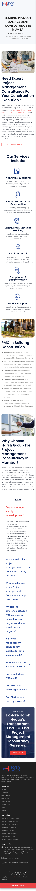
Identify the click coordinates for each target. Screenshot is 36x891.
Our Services (6, 795)
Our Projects (6, 798)
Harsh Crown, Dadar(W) (10, 821)
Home (4, 789)
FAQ (3, 807)
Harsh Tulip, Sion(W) (9, 827)
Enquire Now (18, 885)
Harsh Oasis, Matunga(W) (10, 818)
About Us (5, 792)
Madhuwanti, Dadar (8, 836)
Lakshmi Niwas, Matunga (10, 839)
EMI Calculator (7, 801)
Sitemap (4, 810)
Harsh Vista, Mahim (8, 830)
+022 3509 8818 (9, 863)
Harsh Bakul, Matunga (9, 833)
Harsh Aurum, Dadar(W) (10, 824)
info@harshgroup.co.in (12, 858)
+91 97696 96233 (22, 863)
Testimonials (6, 804)
